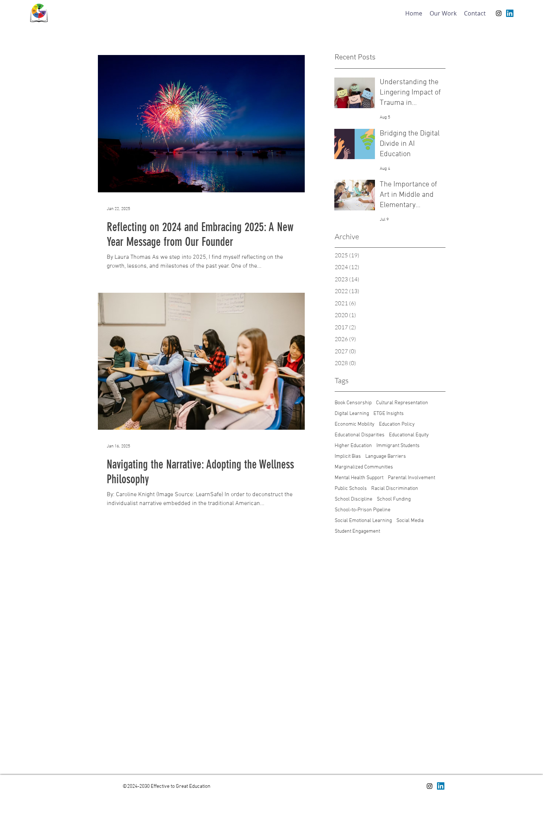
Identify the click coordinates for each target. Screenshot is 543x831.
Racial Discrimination (394, 488)
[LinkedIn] (509, 13)
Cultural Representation (402, 403)
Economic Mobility (355, 424)
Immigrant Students (398, 446)
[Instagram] (498, 13)
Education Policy (397, 424)
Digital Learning (352, 414)
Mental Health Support (359, 478)
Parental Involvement (411, 478)
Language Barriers (385, 456)
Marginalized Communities (364, 467)
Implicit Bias (348, 456)
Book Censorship (353, 403)
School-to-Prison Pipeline (362, 510)
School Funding (394, 499)
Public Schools (351, 488)
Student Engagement (357, 531)
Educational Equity (409, 435)
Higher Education (353, 446)
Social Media (410, 521)
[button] (443, 13)
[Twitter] (440, 786)
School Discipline (353, 499)
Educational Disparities (360, 435)
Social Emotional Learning (363, 521)
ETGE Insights (388, 414)
